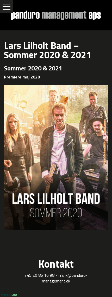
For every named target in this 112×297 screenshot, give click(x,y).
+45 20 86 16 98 (39, 275)
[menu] (6, 6)
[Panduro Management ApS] (56, 15)
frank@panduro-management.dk (65, 278)
